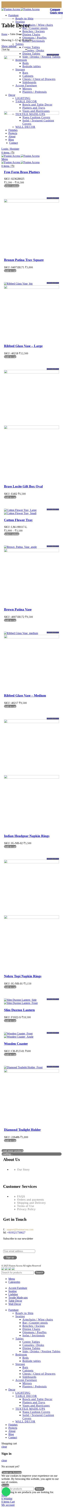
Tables (19, 44)
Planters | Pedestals (34, 1386)
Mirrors (27, 1383)
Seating (20, 21)
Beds (25, 1357)
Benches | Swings (33, 31)
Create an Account (11, 1472)
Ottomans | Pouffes (34, 37)
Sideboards (29, 1376)
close (4, 1446)
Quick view (56, 12)
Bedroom (21, 1354)
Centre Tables (31, 47)
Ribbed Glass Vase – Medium (25, 695)
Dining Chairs (31, 34)
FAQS (21, 1196)
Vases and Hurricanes (36, 1405)
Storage (20, 1364)
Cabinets (27, 1370)
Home (4, 34)
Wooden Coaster (16, 1043)
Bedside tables (31, 1360)
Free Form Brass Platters (22, 172)
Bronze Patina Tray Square (24, 260)
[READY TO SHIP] (31, 58)
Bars (25, 1367)
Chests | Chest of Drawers (38, 1373)
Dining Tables (31, 53)
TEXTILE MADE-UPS (30, 1408)
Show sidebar (8, 46)
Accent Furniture (26, 1380)
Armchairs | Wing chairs (37, 24)
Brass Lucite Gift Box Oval (23, 486)
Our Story (23, 1169)
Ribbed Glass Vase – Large (23, 346)
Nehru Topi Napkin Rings (22, 976)
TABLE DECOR (26, 1396)
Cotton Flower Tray (18, 520)
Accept (5, 1485)
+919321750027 (15, 1232)
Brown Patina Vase (17, 609)
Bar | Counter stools (35, 28)
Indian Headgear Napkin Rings (26, 836)
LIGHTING (22, 1392)
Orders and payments (30, 1199)
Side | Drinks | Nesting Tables (41, 1351)
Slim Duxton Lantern (19, 1010)
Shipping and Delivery (31, 1202)
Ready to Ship (24, 18)
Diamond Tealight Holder (22, 1130)
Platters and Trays (33, 1402)
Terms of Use (25, 1205)
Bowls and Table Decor (37, 1399)
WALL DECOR (25, 1421)
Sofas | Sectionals (33, 40)
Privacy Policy (26, 1209)
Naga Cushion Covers (36, 1411)
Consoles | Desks (33, 50)
